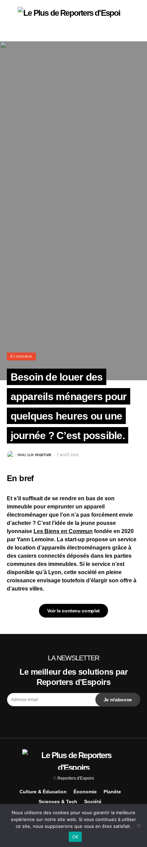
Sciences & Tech (58, 801)
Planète (112, 791)
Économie (21, 356)
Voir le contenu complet (73, 610)
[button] (9, 20)
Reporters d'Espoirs (75, 778)
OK (75, 836)
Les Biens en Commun (63, 531)
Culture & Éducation (43, 791)
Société (93, 801)
